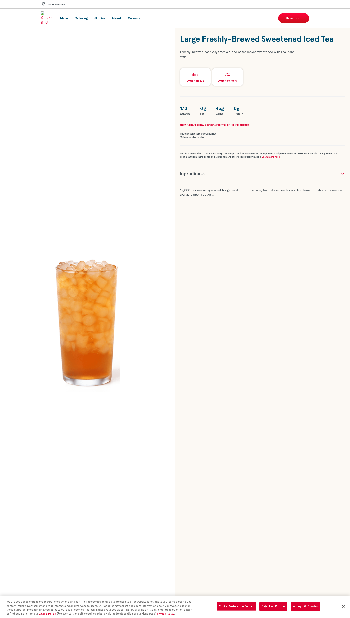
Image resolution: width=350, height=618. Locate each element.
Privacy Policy (165, 613)
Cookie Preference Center (236, 606)
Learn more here (271, 157)
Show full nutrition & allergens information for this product (214, 124)
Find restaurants (56, 4)
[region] (175, 607)
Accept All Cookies (305, 606)
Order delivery (227, 80)
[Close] (343, 606)
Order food (293, 18)
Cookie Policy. (47, 613)
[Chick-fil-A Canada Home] (47, 18)
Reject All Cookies (273, 606)
